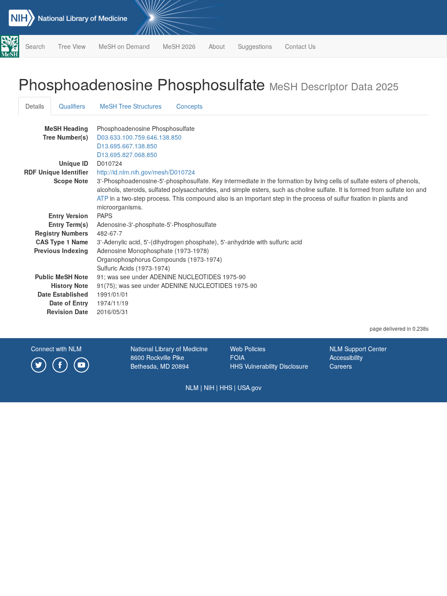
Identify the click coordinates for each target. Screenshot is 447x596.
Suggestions (255, 46)
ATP (102, 198)
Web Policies (247, 348)
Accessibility (346, 357)
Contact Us (300, 46)
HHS (226, 387)
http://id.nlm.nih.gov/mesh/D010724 (146, 172)
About (217, 46)
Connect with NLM (56, 348)
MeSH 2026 (179, 46)
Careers (341, 366)
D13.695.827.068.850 (127, 154)
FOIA (237, 357)
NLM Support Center (358, 348)
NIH (209, 387)
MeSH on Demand (124, 46)
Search (35, 46)
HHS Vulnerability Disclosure (269, 366)
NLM (192, 387)
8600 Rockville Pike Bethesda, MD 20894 (160, 361)
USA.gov (249, 387)
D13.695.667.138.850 (127, 145)
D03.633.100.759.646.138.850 (139, 137)
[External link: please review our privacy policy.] (38, 364)
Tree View (72, 46)
